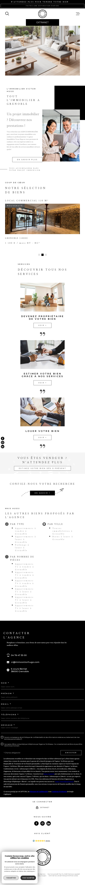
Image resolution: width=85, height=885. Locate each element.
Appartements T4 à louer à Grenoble (24, 608)
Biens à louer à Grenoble (62, 538)
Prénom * (7, 693)
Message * (8, 725)
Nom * (5, 683)
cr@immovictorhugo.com (25, 662)
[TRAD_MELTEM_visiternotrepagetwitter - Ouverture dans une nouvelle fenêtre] (2, 446)
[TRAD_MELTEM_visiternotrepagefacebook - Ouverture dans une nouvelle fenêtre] (2, 438)
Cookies (75, 875)
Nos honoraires (52, 874)
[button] (39, 255)
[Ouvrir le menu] (78, 14)
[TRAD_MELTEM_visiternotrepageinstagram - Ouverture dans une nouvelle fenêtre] (2, 442)
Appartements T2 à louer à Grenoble (24, 600)
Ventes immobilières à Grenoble (62, 531)
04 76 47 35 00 (19, 655)
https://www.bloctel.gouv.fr (64, 781)
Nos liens (57, 875)
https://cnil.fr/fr (49, 774)
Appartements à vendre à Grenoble (25, 531)
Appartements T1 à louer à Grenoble (24, 592)
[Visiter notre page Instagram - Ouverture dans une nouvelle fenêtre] (42, 823)
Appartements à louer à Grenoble (25, 539)
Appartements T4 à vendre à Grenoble (24, 583)
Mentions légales (73, 874)
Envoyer (71, 753)
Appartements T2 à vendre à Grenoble (24, 567)
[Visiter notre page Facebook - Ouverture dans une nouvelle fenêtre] (36, 823)
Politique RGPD (67, 875)
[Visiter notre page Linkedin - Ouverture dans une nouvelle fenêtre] (48, 823)
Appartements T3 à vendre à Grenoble (24, 575)
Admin (51, 875)
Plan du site (63, 874)
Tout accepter (28, 878)
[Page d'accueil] (42, 14)
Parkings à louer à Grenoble (22, 548)
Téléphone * (10, 714)
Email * (6, 704)
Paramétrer (11, 878)
